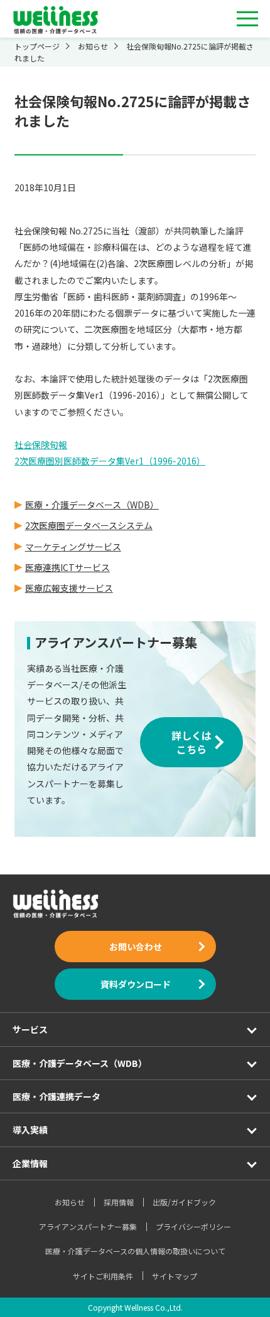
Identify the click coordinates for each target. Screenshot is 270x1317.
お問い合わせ (135, 946)
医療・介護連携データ (56, 1096)
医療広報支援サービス (69, 588)
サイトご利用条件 (103, 1276)
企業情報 (30, 1163)
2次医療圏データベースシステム (89, 525)
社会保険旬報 (40, 444)
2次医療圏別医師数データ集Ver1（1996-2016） (109, 460)
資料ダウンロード (135, 984)
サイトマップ (174, 1276)
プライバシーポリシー (193, 1226)
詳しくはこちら (191, 742)
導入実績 (30, 1129)
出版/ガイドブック (184, 1202)
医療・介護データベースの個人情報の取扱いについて (135, 1251)
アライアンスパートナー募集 (88, 1226)
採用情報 (119, 1202)
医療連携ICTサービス (67, 567)
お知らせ (70, 1202)
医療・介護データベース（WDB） (92, 504)
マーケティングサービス (73, 546)
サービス (30, 1029)
